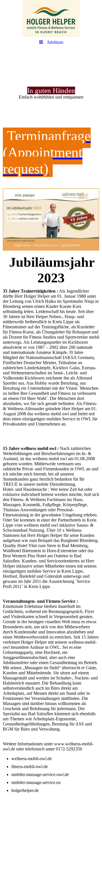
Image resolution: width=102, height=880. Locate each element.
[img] (51, 18)
